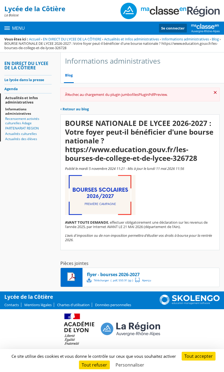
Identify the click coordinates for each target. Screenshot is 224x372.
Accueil (34, 39)
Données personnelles (113, 305)
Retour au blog (74, 109)
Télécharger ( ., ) (113, 280)
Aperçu (143, 280)
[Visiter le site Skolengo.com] (190, 303)
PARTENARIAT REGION (22, 128)
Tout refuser (94, 365)
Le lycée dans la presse (24, 79)
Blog (215, 39)
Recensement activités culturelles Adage (22, 120)
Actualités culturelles (21, 133)
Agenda (11, 88)
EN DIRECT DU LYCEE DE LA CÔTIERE (72, 39)
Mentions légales (38, 305)
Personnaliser (130, 365)
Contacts (11, 305)
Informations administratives (185, 39)
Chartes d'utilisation (73, 305)
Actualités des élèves (21, 139)
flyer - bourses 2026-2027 (113, 274)
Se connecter (173, 28)
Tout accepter (198, 356)
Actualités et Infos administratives (131, 39)
